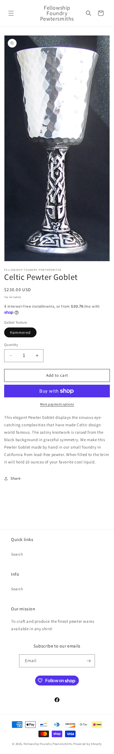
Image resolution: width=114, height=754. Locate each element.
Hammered (20, 332)
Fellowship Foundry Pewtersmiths (48, 744)
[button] (11, 13)
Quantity (11, 344)
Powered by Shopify (87, 744)
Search (17, 554)
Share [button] (16, 478)
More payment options (57, 404)
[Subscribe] (88, 660)
